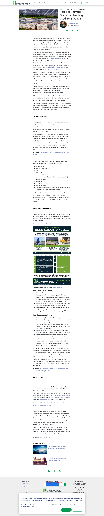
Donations (65, 3)
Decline (77, 510)
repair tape (54, 339)
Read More (79, 486)
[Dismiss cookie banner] (82, 496)
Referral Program (25, 483)
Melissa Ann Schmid (73, 24)
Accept (66, 510)
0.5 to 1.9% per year (58, 287)
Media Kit (25, 485)
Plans (53, 3)
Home (35, 3)
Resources (46, 3)
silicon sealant (65, 339)
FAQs (25, 488)
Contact (58, 3)
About (40, 3)
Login (83, 3)
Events (25, 486)
